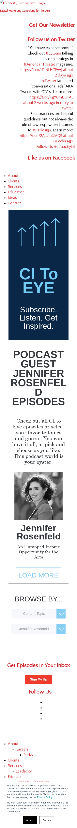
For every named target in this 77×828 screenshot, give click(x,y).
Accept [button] (30, 820)
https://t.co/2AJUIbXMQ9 (41, 136)
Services (15, 187)
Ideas (12, 198)
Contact (14, 203)
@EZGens (53, 53)
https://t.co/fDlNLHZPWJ (41, 70)
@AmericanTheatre (39, 64)
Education (16, 192)
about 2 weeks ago (39, 103)
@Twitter (49, 81)
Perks (28, 755)
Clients (13, 181)
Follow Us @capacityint (55, 147)
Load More (38, 575)
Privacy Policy (44, 797)
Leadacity (24, 771)
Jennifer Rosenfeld (39, 532)
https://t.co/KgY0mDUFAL (51, 97)
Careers (22, 749)
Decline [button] (47, 820)
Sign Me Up (38, 679)
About (13, 176)
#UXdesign (41, 130)
